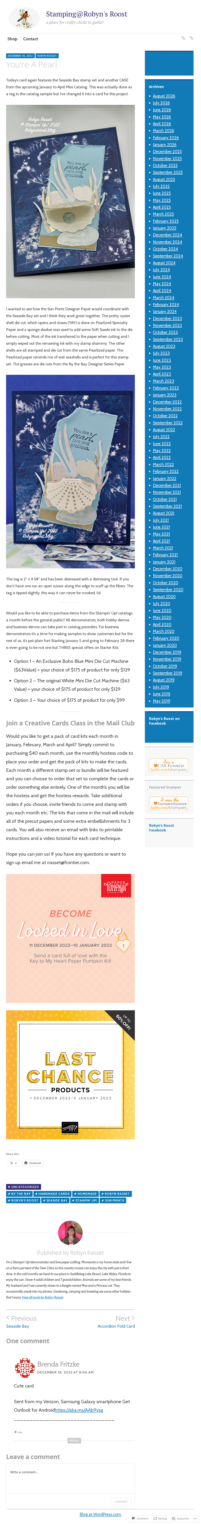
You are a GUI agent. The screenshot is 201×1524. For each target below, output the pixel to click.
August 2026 (164, 95)
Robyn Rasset (47, 55)
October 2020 (165, 582)
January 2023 (164, 394)
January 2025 (164, 227)
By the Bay (21, 1194)
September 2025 (168, 172)
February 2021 (165, 554)
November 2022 (167, 408)
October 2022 (165, 415)
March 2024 (163, 297)
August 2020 (164, 596)
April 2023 (162, 373)
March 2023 (163, 381)
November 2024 (167, 241)
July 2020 (161, 603)
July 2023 (161, 353)
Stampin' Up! (86, 1200)
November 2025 (167, 158)
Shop (12, 39)
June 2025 (162, 193)
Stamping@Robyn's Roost (86, 13)
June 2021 (161, 527)
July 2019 (161, 686)
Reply (74, 1441)
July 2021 (161, 520)
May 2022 (162, 450)
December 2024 (167, 234)
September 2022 (168, 422)
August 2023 (164, 346)
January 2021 (164, 561)
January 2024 (165, 311)
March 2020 (164, 631)
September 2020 (168, 589)
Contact (30, 39)
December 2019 (167, 652)
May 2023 (162, 367)
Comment (121, 1501)
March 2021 (163, 547)
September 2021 (167, 506)
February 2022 (166, 471)
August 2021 (163, 513)
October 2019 (165, 666)
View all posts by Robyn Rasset (42, 1297)
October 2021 (165, 499)
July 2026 (161, 102)
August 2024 (164, 262)
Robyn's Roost (24, 1200)
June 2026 (162, 109)
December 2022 (167, 401)
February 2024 (166, 304)
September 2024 (168, 255)
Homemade (87, 1194)
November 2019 (167, 659)
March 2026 (163, 130)
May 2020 (162, 617)
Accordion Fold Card (116, 1321)
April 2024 (162, 290)
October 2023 (165, 332)
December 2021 (167, 485)
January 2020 (165, 645)
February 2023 (166, 387)
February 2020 (166, 638)
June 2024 (162, 276)
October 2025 (165, 165)
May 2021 (161, 533)
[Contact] (191, 35)
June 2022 (162, 443)
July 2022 (161, 436)
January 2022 (164, 478)
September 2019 (167, 673)
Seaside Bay (57, 1200)
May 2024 (162, 283)
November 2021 (167, 492)
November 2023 (167, 325)
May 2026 (162, 116)
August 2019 (164, 679)
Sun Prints (114, 1200)
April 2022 (162, 457)
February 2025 (166, 221)
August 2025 (164, 179)
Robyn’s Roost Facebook (161, 827)
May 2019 (161, 700)
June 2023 (162, 360)
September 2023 (168, 339)
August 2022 (164, 429)
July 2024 (161, 269)
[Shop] (183, 35)
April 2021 (161, 540)
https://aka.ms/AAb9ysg (79, 1410)
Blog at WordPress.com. (101, 1514)
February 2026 (166, 137)
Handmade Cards (54, 1194)
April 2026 (162, 123)
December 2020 (167, 568)
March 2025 (163, 214)
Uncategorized (25, 1187)
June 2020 (162, 610)
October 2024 (165, 248)
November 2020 (167, 575)
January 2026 (164, 144)
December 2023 (167, 318)
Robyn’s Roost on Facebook (164, 721)
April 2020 (162, 624)
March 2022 (163, 464)
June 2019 (161, 693)
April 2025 (162, 207)
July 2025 (161, 186)
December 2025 (167, 151)
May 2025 (162, 200)
